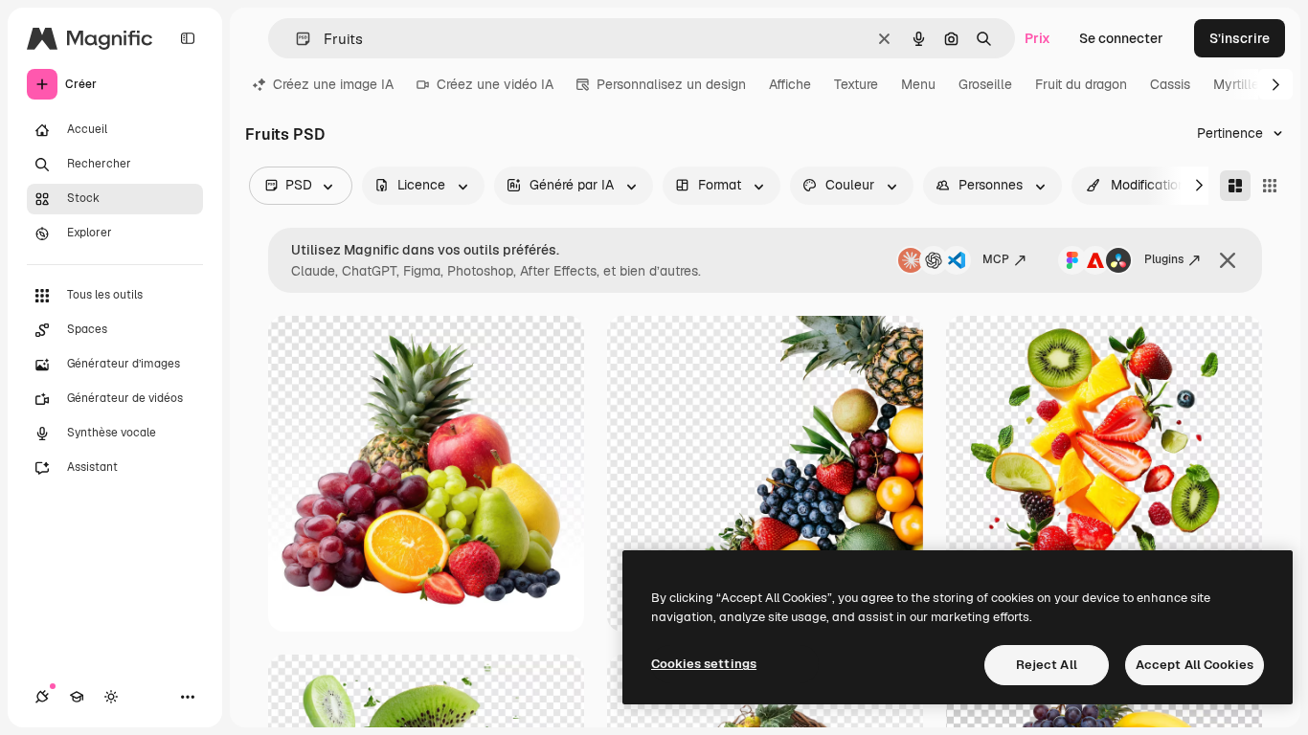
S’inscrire (1239, 38)
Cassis (1170, 84)
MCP (995, 259)
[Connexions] (42, 696)
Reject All (1046, 665)
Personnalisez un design (671, 84)
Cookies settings (703, 664)
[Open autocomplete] (295, 39)
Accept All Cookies (1194, 665)
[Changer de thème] (111, 696)
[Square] (1269, 185)
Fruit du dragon (1081, 84)
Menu (918, 84)
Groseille (985, 84)
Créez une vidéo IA (495, 84)
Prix (1037, 38)
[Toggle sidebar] (187, 38)
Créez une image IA (333, 84)
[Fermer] (1227, 260)
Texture (856, 84)
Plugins (1164, 259)
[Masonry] (1235, 185)
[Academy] (76, 696)
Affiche (790, 84)
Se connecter (1121, 38)
